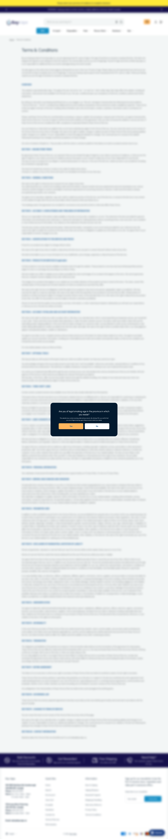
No (97, 426)
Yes (71, 426)
